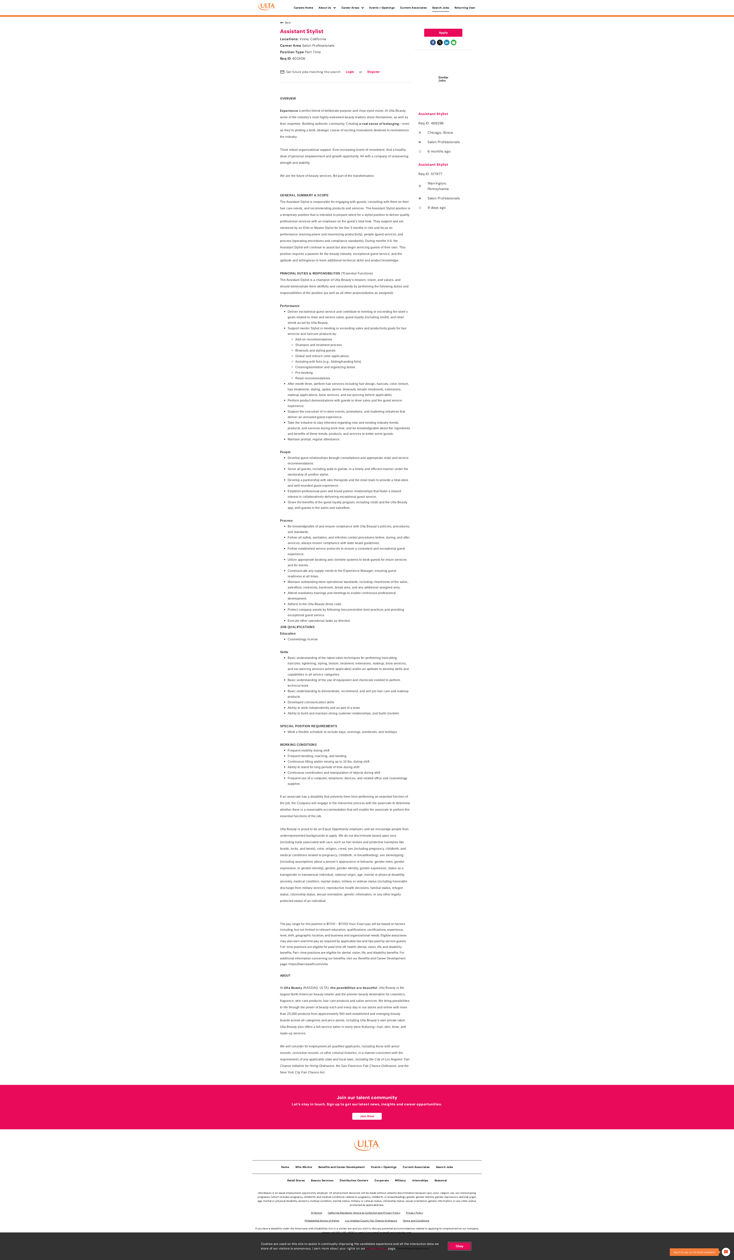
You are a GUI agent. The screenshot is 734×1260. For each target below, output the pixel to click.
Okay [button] (460, 1246)
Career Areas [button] (350, 7)
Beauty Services (322, 1180)
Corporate (381, 1180)
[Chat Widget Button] (726, 1252)
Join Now (367, 1116)
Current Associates (413, 7)
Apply (443, 33)
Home (285, 1167)
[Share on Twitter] (439, 42)
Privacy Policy (376, 1248)
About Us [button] (325, 7)
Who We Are (303, 1167)
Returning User (465, 7)
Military (400, 1180)
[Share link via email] (453, 42)
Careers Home (303, 7)
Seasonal (440, 1180)
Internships (420, 1180)
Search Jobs (440, 7)
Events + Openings (382, 7)
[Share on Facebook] (433, 42)
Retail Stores (296, 1180)
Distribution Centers (354, 1180)
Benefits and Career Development (341, 1167)
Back (288, 22)
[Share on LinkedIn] (446, 42)
